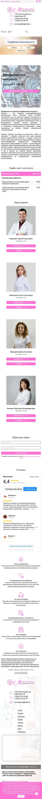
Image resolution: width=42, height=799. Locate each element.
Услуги (20, 713)
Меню (4, 32)
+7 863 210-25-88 (21, 19)
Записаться (18, 246)
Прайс (20, 719)
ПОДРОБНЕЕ (21, 673)
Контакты (21, 732)
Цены (9, 100)
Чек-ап (20, 723)
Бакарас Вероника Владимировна (21, 408)
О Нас (20, 710)
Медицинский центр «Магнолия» (16, 781)
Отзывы (18, 251)
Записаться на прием (18, 91)
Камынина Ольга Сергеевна (21, 295)
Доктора (21, 716)
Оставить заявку (21, 453)
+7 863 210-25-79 (21, 21)
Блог (19, 729)
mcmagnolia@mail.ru (22, 24)
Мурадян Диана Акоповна (21, 352)
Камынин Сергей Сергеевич (21, 239)
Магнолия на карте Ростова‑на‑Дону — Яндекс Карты (21, 549)
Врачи (23, 100)
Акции (20, 726)
